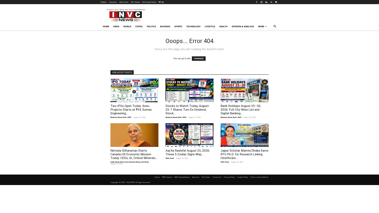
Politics (151, 26)
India (116, 26)
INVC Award (135, 2)
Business (165, 26)
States (139, 26)
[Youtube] (276, 2)
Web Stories (123, 2)
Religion (104, 2)
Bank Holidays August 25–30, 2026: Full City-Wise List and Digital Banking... (241, 109)
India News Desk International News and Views (129, 162)
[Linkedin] (266, 2)
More (261, 26)
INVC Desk (170, 158)
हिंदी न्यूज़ (161, 2)
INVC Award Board (149, 2)
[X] (271, 2)
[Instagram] (261, 2)
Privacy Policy (229, 177)
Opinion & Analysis (243, 26)
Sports (178, 26)
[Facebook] (256, 2)
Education (113, 2)
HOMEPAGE (198, 59)
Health (223, 26)
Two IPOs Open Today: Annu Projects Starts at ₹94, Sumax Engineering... (131, 109)
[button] (274, 26)
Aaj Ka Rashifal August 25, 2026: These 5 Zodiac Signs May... (188, 152)
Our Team (206, 177)
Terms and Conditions (259, 177)
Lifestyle (210, 26)
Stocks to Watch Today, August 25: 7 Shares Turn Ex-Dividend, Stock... (187, 109)
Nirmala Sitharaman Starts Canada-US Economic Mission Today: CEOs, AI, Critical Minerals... (134, 154)
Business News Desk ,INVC (120, 117)
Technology (193, 26)
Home (106, 26)
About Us (195, 177)
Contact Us (216, 177)
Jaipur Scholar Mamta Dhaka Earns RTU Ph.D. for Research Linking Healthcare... (244, 154)
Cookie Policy (242, 177)
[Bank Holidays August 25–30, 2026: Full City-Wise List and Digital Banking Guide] (245, 90)
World (127, 26)
